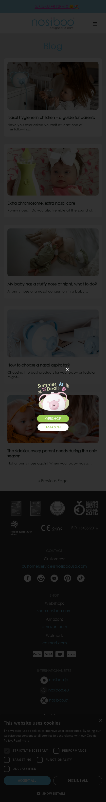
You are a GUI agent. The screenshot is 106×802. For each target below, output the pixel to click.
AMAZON (53, 427)
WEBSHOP (53, 418)
